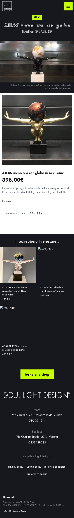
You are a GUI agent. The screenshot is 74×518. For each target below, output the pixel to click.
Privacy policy (15, 466)
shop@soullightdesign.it (37, 456)
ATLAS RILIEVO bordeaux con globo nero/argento (52, 289)
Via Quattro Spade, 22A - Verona (37, 436)
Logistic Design (20, 510)
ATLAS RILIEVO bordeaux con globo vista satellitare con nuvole (14, 291)
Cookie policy (33, 466)
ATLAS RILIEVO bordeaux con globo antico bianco (14, 347)
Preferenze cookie (37, 474)
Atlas (37, 17)
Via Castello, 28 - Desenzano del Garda (37, 415)
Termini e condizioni (55, 466)
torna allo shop (37, 374)
